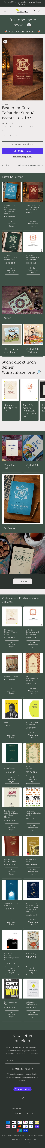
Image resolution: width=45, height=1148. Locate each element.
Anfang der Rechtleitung (9, 768)
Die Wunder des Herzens (32, 768)
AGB (34, 1139)
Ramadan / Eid (10, 467)
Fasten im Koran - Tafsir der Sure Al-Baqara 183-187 (33, 207)
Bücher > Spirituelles (10, 407)
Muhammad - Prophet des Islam (33, 1003)
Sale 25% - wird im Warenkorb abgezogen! (29, 410)
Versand (12, 127)
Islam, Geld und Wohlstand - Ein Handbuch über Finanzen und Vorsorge (32, 908)
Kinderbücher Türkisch (33, 351)
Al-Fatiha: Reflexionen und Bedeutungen (32, 258)
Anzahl (4, 131)
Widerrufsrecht (16, 1139)
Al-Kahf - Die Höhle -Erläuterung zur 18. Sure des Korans (10, 209)
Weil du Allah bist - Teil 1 (11, 905)
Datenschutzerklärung (36, 1135)
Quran (7, 318)
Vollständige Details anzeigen (29, 165)
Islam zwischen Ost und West (32, 724)
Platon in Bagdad (32, 954)
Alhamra (10, 1135)
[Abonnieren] (37, 1061)
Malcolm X (8, 723)
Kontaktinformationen (20, 1143)
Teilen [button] (6, 165)
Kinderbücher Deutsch (11, 351)
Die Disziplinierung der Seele (32, 678)
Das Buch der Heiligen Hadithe (11, 860)
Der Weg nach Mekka (31, 860)
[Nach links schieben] (17, 425)
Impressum (27, 1139)
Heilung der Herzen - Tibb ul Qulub (10, 632)
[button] (4, 10)
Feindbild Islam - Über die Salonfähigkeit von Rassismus (11, 957)
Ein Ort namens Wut (10, 1003)
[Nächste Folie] (27, 591)
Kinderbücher (33, 467)
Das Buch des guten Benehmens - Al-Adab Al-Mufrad (11, 814)
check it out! (22, 581)
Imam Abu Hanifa (11, 676)
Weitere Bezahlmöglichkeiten (23, 157)
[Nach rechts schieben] (27, 425)
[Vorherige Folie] (17, 591)
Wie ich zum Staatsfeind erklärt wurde (33, 813)
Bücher (8, 528)
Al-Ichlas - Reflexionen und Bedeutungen (11, 258)
